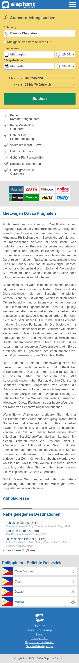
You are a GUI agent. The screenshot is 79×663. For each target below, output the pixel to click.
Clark (18, 581)
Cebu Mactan (24, 571)
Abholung (10, 27)
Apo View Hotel (16, 531)
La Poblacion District (20, 539)
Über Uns (39, 626)
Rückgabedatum (14, 60)
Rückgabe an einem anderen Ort (29, 42)
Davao (19, 591)
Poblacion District (18, 522)
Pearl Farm (13, 550)
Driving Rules (39, 638)
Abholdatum (11, 48)
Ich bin (17, 84)
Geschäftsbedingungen (39, 646)
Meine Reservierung (39, 630)
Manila (19, 601)
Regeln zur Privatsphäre (39, 642)
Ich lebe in (15, 78)
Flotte (39, 634)
